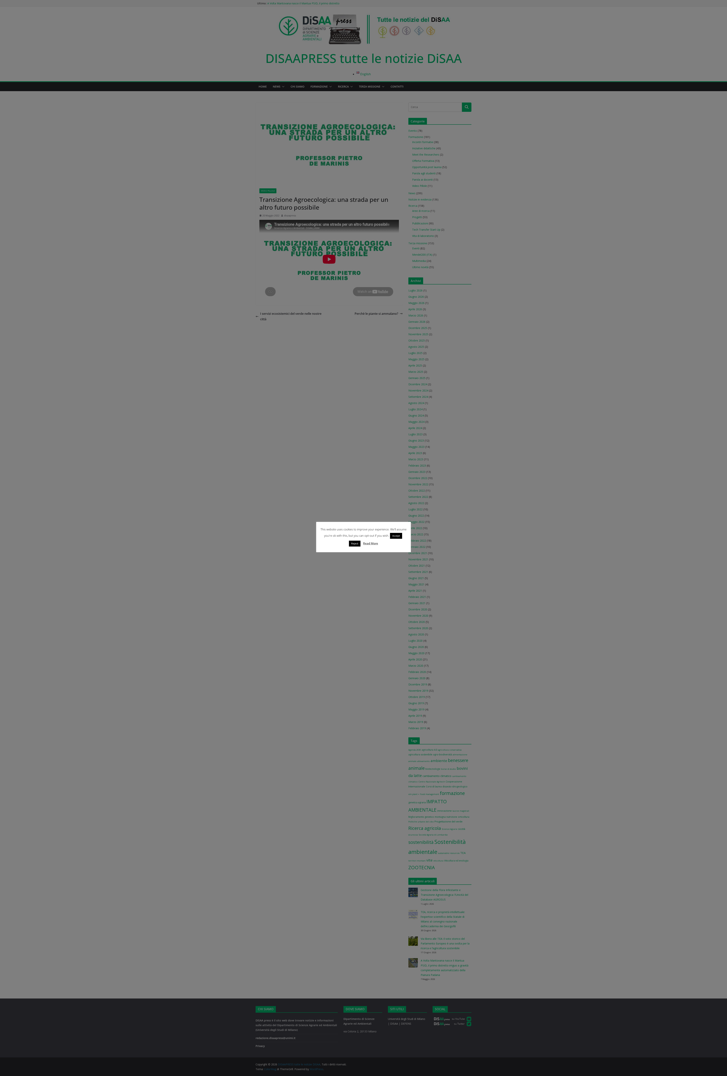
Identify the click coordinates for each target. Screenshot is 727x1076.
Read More (370, 543)
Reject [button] (354, 543)
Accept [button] (396, 535)
